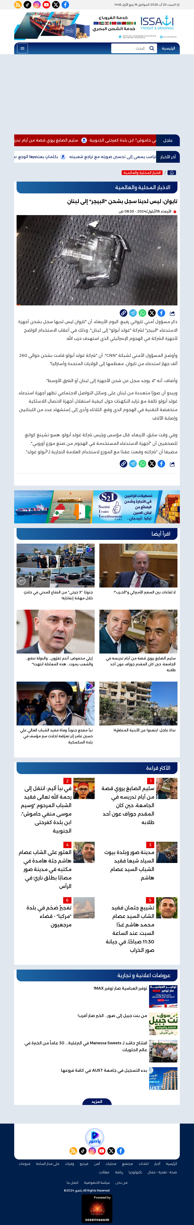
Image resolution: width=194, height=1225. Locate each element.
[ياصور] (172, 172)
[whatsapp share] (142, 313)
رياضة (119, 1172)
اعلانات (144, 1164)
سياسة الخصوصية (97, 1182)
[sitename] (94, 1137)
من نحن (121, 1182)
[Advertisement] (97, 94)
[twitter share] (152, 313)
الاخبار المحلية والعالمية (142, 173)
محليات (111, 1164)
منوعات (24, 1164)
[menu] (22, 48)
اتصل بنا (72, 1182)
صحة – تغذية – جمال (162, 1172)
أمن (97, 1164)
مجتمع (127, 1164)
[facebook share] (161, 313)
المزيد (97, 1102)
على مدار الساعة (47, 1164)
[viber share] (133, 313)
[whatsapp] (123, 313)
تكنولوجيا (135, 1172)
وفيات (69, 1164)
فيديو (84, 1164)
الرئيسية (168, 48)
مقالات (104, 1172)
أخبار (157, 1164)
